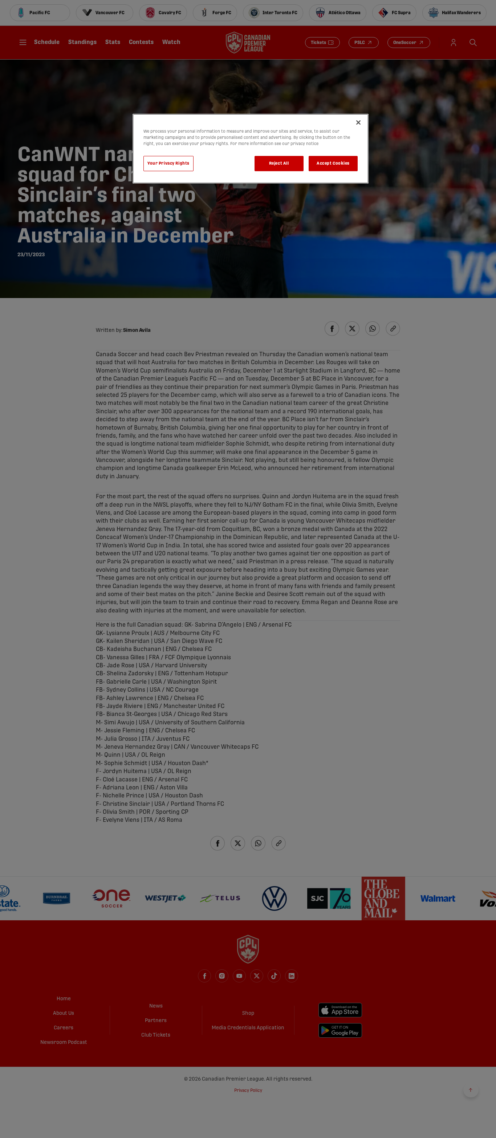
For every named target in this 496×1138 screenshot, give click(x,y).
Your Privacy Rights (168, 163)
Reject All (279, 163)
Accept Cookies (333, 163)
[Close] (358, 122)
